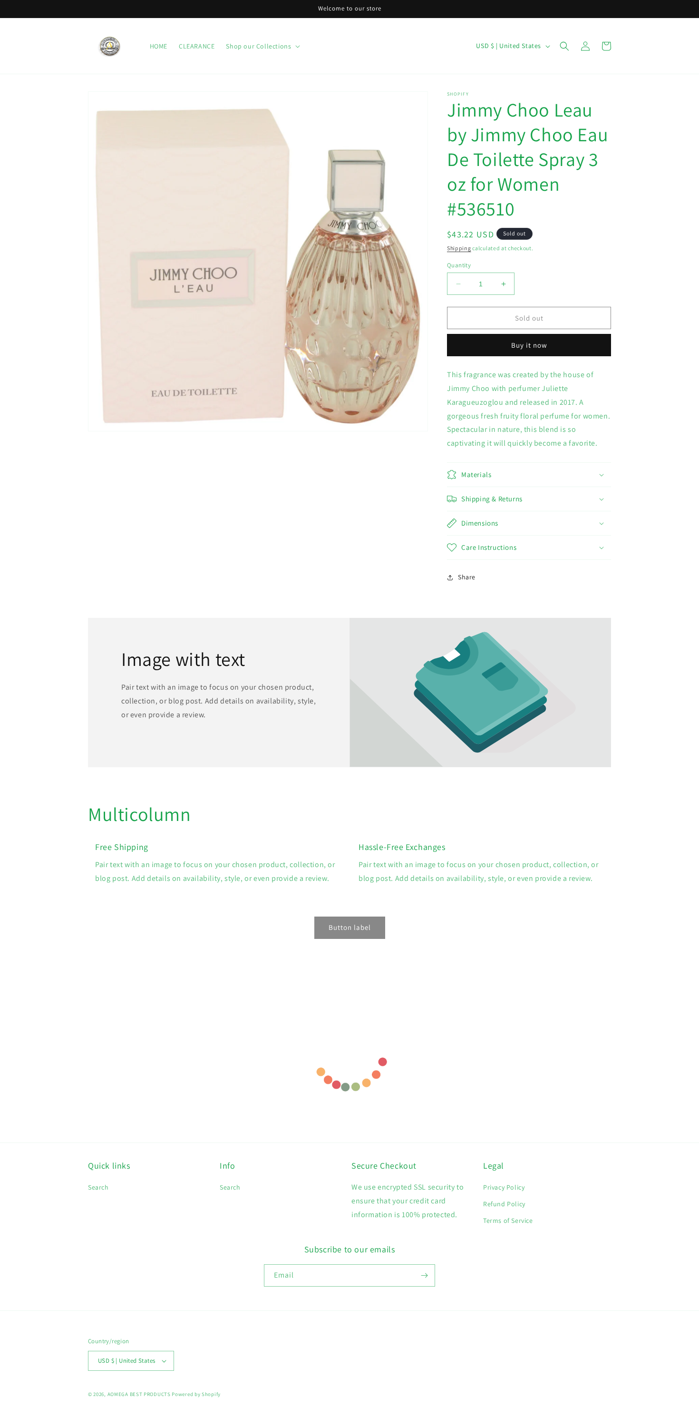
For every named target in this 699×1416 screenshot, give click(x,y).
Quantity (459, 265)
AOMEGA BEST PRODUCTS (139, 1394)
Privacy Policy (503, 1187)
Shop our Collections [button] (258, 46)
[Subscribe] (424, 1275)
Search (98, 1187)
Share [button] (467, 577)
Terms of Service (508, 1221)
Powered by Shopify (196, 1394)
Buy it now (529, 345)
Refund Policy (504, 1204)
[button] (564, 46)
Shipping (459, 248)
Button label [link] (350, 927)
